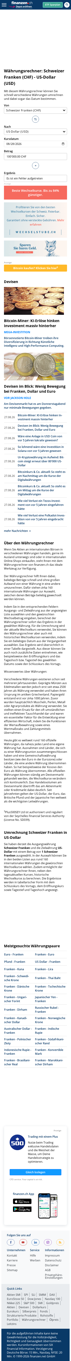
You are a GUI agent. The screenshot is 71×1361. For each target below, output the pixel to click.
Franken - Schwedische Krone (16, 978)
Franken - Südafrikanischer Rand (49, 1041)
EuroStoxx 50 (15, 1299)
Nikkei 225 (13, 1303)
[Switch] (35, 119)
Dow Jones (34, 1299)
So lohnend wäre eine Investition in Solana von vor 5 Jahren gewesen (41, 449)
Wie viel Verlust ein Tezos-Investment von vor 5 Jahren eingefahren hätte (41, 505)
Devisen (11, 281)
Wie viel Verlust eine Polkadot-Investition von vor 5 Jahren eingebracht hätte (41, 519)
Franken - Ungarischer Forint (15, 999)
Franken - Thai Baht (47, 978)
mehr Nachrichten (16, 531)
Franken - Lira (44, 969)
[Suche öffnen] (67, 5)
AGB (47, 1270)
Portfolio (12, 1320)
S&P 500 (29, 1303)
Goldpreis (52, 1303)
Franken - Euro (44, 954)
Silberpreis (29, 1311)
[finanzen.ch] (22, 2)
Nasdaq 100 (52, 1299)
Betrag (8, 151)
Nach (7, 127)
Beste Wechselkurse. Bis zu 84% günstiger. (35, 192)
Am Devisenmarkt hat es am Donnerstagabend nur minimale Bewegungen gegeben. (34, 406)
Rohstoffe (46, 1315)
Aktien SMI (13, 1295)
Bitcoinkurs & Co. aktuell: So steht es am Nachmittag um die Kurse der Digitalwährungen (41, 476)
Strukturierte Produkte (22, 1315)
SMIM (42, 1295)
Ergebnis (9, 173)
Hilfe (33, 1255)
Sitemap (12, 1270)
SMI (40, 1303)
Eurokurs (13, 1311)
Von (6, 105)
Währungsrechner (34, 1320)
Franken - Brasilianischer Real (17, 1062)
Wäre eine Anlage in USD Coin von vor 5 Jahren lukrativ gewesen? (40, 438)
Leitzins (12, 1324)
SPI (26, 1295)
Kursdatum (11, 139)
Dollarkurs (39, 1307)
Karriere (12, 1260)
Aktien (11, 1307)
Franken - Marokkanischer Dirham (49, 1062)
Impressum (52, 1255)
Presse (11, 1265)
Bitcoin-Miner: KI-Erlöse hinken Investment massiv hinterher (31, 323)
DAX (52, 1295)
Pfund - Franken (14, 962)
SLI (33, 1295)
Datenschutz (53, 1260)
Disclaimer (52, 1265)
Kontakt (12, 1255)
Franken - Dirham (15, 1010)
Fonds (44, 1311)
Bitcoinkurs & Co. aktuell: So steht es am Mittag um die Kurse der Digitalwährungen (41, 490)
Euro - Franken (13, 954)
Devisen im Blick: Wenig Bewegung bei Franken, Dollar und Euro (34, 389)
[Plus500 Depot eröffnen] (20, 6)
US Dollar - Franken (47, 962)
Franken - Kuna (14, 969)
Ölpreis (54, 1320)
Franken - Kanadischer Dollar (15, 1020)
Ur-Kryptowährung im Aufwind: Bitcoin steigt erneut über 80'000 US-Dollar (41, 461)
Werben (35, 1260)
